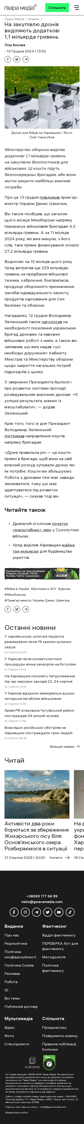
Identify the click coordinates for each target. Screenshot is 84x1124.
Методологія (53, 957)
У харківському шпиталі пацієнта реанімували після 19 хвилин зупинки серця (37, 641)
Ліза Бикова (14, 45)
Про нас (11, 935)
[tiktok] (70, 912)
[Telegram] (25, 59)
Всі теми (12, 998)
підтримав (14, 436)
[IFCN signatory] (49, 1063)
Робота (10, 982)
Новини (33, 19)
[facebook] (14, 912)
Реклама (12, 973)
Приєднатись (54, 1027)
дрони (65, 588)
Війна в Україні (18, 588)
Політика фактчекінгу (53, 967)
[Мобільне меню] (76, 7)
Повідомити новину (60, 1035)
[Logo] (20, 7)
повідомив (50, 197)
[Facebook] (7, 59)
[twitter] (47, 912)
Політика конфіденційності (20, 954)
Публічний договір (21, 1006)
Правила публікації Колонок (59, 1046)
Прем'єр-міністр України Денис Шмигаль (38, 600)
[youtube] (58, 912)
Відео (9, 1027)
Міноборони (16, 594)
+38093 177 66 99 (42, 896)
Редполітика (15, 943)
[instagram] (25, 912)
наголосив (52, 322)
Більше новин (62, 746)
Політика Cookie (19, 965)
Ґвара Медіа (14, 19)
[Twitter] (16, 59)
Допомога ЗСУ (44, 588)
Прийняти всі (17, 1108)
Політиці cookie (16, 1100)
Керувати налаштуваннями (27, 1116)
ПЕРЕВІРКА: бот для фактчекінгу (60, 946)
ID (6, 990)
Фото (9, 1035)
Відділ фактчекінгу (59, 935)
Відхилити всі (46, 1108)
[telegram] (36, 912)
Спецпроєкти (16, 1044)
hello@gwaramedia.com (42, 901)
